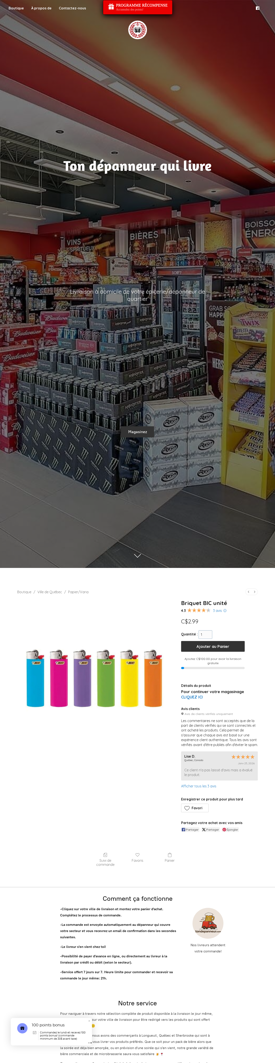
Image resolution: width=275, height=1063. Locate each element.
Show (137, 7)
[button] (195, 808)
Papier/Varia (78, 592)
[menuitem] (249, 592)
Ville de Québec (49, 592)
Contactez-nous (72, 8)
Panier (170, 860)
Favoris (137, 860)
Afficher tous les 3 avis (198, 786)
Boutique (16, 8)
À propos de (41, 8)
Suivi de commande (105, 862)
